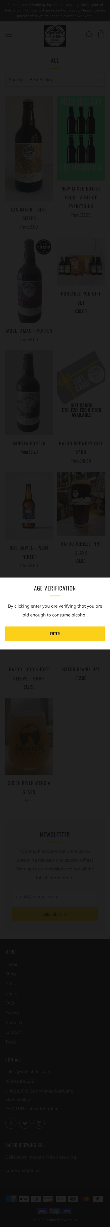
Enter (55, 634)
